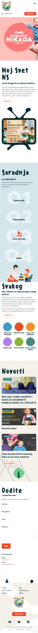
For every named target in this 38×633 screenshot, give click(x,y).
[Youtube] (19, 622)
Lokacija (4, 593)
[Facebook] (9, 622)
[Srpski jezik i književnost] (30, 326)
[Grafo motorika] (19, 341)
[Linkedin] (28, 622)
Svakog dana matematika (7, 333)
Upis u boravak (6, 590)
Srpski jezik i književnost (30, 333)
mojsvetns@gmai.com (8, 564)
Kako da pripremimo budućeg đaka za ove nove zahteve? (17, 455)
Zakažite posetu (24, 590)
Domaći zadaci (9, 428)
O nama (4, 588)
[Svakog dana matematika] (7, 326)
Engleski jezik (7, 348)
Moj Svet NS (21, 627)
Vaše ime (5, 504)
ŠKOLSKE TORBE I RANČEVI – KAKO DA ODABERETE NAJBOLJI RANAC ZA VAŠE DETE (19, 400)
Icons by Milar (28, 627)
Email (3, 519)
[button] (34, 3)
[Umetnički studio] (19, 326)
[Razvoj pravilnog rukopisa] (30, 341)
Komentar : (5, 527)
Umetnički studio (19, 333)
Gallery (21, 593)
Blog (20, 588)
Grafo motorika (19, 348)
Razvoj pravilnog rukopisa (30, 348)
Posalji (6, 546)
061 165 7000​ (5, 560)
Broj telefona (6, 512)
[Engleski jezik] (7, 341)
